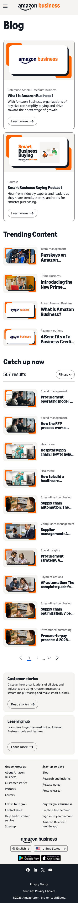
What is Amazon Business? (57, 311)
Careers (10, 795)
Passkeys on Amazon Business (53, 260)
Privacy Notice (39, 884)
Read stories (20, 704)
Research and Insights (56, 778)
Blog (45, 772)
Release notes (51, 784)
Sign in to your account (57, 816)
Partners (10, 789)
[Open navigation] (5, 6)
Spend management (54, 391)
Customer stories (16, 783)
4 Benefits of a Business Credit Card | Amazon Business (57, 344)
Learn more (19, 121)
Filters (63, 374)
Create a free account (56, 810)
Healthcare (47, 444)
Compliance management (57, 523)
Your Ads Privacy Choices (39, 891)
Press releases (51, 790)
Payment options (52, 576)
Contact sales (13, 810)
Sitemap (10, 826)
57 (49, 657)
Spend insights (50, 550)
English (21, 848)
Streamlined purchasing (56, 497)
